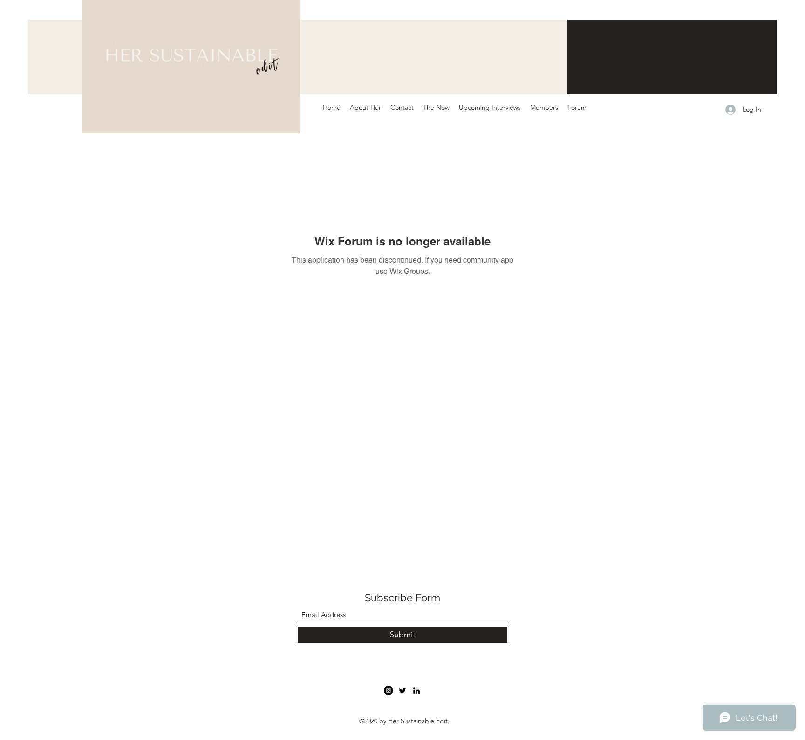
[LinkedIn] (416, 690)
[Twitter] (402, 690)
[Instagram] (388, 690)
